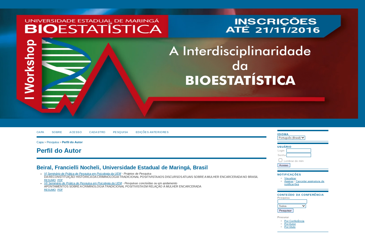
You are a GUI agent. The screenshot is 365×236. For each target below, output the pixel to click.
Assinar (288, 181)
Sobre (57, 132)
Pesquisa (120, 132)
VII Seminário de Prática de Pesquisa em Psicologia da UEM (83, 183)
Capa (40, 132)
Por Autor (290, 223)
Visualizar (290, 178)
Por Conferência (294, 220)
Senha (282, 155)
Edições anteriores (152, 132)
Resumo (50, 180)
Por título (290, 226)
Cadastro (97, 132)
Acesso (75, 132)
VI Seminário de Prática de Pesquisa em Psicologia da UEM (82, 173)
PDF (60, 180)
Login (281, 150)
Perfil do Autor (72, 142)
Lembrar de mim (294, 160)
